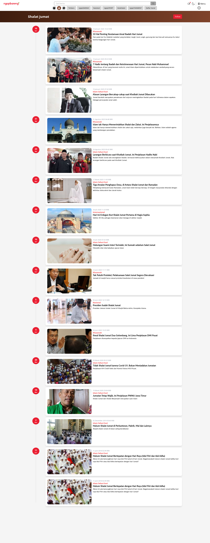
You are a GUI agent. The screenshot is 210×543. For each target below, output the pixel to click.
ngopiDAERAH (84, 8)
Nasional (96, 8)
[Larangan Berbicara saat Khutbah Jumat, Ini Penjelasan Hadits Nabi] (69, 160)
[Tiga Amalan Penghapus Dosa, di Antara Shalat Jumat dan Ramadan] (69, 190)
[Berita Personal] (59, 8)
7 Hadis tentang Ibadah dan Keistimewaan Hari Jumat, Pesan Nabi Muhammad (131, 64)
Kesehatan (121, 8)
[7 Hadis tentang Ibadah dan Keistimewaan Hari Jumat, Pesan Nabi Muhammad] (69, 70)
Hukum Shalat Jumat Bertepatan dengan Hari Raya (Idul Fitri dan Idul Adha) (129, 456)
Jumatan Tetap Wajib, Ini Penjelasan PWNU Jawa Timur (119, 396)
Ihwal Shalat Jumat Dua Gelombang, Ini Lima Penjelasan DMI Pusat (125, 335)
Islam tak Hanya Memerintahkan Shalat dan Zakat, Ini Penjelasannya (126, 125)
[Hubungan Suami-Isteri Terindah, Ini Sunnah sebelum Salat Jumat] (69, 250)
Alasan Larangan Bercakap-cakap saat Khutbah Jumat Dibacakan (124, 94)
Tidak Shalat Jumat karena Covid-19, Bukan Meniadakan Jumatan (124, 366)
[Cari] (153, 3)
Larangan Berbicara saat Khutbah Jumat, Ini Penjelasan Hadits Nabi (125, 155)
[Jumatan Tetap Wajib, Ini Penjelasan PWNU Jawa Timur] (69, 401)
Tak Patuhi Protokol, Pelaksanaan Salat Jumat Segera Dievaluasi (123, 275)
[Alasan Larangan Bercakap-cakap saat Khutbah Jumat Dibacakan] (69, 100)
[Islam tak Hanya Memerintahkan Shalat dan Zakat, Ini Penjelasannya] (69, 130)
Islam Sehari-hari (100, 91)
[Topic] (64, 8)
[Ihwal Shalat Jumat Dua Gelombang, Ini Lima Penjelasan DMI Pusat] (69, 341)
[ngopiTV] (189, 3)
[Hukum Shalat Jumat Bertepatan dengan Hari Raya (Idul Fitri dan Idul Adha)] (69, 461)
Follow (177, 16)
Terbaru (71, 8)
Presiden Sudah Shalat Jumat (107, 305)
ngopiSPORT (108, 8)
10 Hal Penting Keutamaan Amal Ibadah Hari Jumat (117, 34)
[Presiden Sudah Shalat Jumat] (69, 311)
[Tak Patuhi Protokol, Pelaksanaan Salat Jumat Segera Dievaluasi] (69, 281)
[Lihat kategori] (199, 8)
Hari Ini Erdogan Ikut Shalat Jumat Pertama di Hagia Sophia (121, 215)
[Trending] (54, 8)
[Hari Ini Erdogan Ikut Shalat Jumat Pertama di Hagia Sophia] (69, 220)
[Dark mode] (193, 3)
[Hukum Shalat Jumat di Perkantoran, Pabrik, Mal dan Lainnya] (69, 431)
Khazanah (97, 31)
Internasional (99, 212)
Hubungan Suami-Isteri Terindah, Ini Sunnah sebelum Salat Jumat (124, 245)
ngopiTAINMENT (136, 8)
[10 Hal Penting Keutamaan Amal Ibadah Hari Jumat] (69, 40)
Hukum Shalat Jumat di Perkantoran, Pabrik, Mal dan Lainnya (122, 426)
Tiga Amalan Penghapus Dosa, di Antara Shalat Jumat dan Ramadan (125, 185)
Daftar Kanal (150, 8)
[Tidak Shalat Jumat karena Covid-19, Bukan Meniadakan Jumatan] (69, 371)
